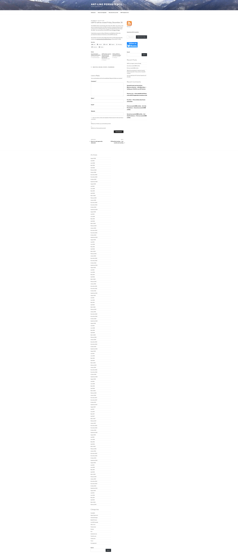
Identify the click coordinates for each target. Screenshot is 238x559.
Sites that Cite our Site (113, 12)
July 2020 (93, 325)
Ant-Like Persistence (106, 4)
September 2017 (94, 404)
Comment (94, 81)
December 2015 (94, 453)
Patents (105, 67)
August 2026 (93, 158)
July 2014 (92, 492)
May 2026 (93, 165)
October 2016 (93, 430)
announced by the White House (104, 39)
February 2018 (93, 392)
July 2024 (92, 214)
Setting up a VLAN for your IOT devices (136, 89)
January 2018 (93, 395)
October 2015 (93, 458)
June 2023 (93, 244)
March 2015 (93, 474)
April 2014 (93, 499)
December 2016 (94, 425)
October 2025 (93, 179)
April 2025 (93, 193)
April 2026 (93, 167)
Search (128, 52)
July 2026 (92, 160)
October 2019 (93, 346)
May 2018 (93, 386)
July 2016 (92, 437)
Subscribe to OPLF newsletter (133, 32)
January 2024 (93, 228)
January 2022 (93, 283)
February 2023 (93, 253)
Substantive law (94, 533)
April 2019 (93, 360)
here (114, 30)
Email (92, 104)
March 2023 (93, 251)
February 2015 (93, 476)
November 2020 (94, 316)
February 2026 (93, 170)
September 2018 (94, 376)
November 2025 (94, 176)
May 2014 (93, 497)
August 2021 (93, 295)
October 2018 (93, 374)
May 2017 (93, 413)
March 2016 (93, 446)
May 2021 (93, 302)
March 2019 (93, 362)
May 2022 (93, 274)
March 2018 (93, 390)
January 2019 (93, 367)
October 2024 (93, 207)
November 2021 (94, 288)
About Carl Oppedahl (102, 12)
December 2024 (94, 202)
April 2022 (93, 276)
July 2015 (92, 465)
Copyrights (93, 513)
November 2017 (94, 400)
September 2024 (94, 209)
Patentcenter (93, 526)
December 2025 (94, 174)
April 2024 (93, 221)
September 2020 (94, 320)
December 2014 (94, 481)
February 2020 (94, 337)
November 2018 (94, 372)
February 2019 (93, 365)
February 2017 (93, 420)
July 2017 (92, 409)
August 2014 (93, 490)
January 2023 (93, 255)
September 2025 (94, 181)
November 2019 (94, 344)
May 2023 (93, 246)
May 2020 (93, 330)
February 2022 (93, 281)
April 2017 (93, 416)
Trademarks (111, 67)
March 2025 (93, 195)
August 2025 (93, 183)
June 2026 (93, 163)
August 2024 (93, 211)
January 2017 (93, 423)
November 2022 (94, 260)
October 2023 (93, 235)
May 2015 (93, 469)
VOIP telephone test (124, 12)
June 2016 (93, 439)
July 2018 (92, 381)
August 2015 (93, 462)
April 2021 (93, 304)
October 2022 (93, 262)
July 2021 (92, 297)
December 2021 (94, 286)
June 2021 (93, 300)
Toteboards (93, 12)
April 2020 (93, 332)
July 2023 (92, 242)
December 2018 (94, 369)
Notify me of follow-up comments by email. (101, 123)
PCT (91, 531)
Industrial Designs (98, 67)
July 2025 (92, 186)
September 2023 (94, 237)
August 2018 (93, 379)
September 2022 (94, 265)
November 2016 (94, 427)
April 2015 (93, 472)
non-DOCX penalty (94, 522)
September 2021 (94, 293)
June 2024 (93, 216)
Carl (103, 20)
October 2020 (93, 318)
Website (93, 111)
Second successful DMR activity (133, 65)
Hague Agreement (94, 515)
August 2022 (93, 267)
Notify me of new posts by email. (98, 128)
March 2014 (93, 502)
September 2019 (94, 348)
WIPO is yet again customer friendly (134, 63)
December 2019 (94, 341)
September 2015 (94, 460)
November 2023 (94, 232)
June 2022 (93, 272)
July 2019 (92, 353)
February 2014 (93, 504)
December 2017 (94, 397)
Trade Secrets (93, 536)
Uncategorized (93, 543)
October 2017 (93, 402)
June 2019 (93, 355)
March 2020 (93, 334)
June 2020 (93, 328)
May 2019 (93, 358)
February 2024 (93, 225)
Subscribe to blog (141, 37)
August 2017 (93, 406)
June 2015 (93, 467)
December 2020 (94, 314)
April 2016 (93, 444)
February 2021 (93, 309)
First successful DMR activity (132, 68)
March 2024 (93, 223)
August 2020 (93, 323)
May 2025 (93, 190)
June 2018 (93, 383)
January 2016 (93, 451)
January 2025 (93, 200)
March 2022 (93, 279)
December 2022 (94, 258)
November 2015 (94, 455)
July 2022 (92, 269)
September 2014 (94, 488)
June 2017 (93, 411)
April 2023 (93, 248)
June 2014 (93, 495)
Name (92, 98)
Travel (92, 540)
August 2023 (93, 239)
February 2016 (93, 448)
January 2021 (93, 311)
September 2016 (94, 432)
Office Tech (93, 524)
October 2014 (93, 485)
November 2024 (94, 204)
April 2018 (93, 388)
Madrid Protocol (94, 519)
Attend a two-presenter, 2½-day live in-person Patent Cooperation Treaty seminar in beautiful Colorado (136, 72)
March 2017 (93, 418)
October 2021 (93, 290)
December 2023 (94, 230)
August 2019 (93, 351)
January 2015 (93, 478)
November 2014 (94, 483)
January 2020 (93, 339)
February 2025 (93, 197)
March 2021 (93, 307)
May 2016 (93, 441)
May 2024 (93, 218)
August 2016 (93, 434)
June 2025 (93, 188)
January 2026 (93, 172)
